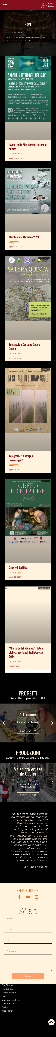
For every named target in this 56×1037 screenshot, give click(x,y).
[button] (5, 4)
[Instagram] (37, 897)
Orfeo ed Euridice (18, 567)
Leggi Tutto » (15, 154)
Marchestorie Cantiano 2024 (24, 237)
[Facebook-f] (19, 897)
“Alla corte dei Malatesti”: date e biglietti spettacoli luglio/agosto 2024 (26, 652)
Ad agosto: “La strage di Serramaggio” (21, 458)
